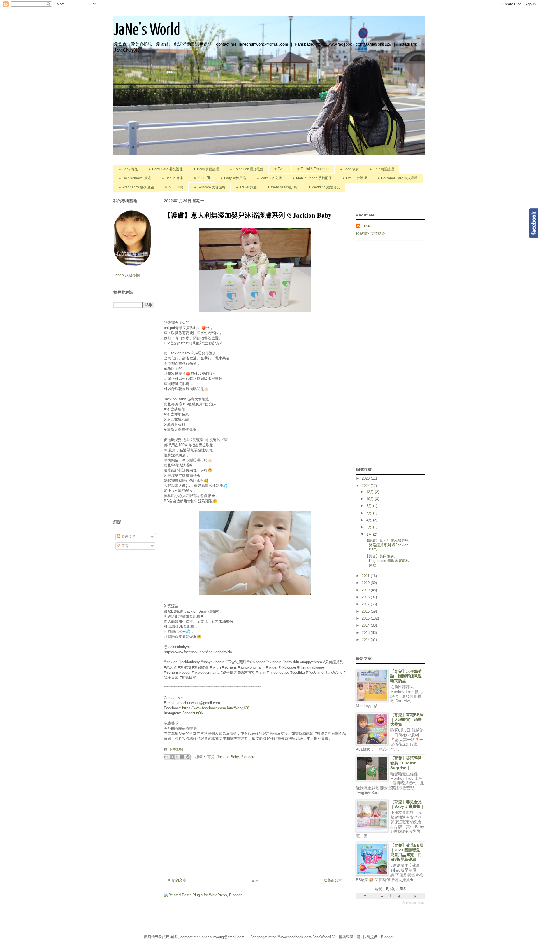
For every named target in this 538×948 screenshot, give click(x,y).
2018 (366, 597)
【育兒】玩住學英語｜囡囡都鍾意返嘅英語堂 (406, 676)
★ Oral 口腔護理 (354, 178)
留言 (124, 546)
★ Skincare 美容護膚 (209, 187)
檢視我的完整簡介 (370, 234)
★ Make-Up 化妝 (269, 178)
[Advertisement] (255, 823)
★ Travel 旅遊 (246, 187)
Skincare (248, 757)
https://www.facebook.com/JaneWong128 (215, 708)
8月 (369, 506)
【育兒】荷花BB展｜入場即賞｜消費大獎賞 (406, 720)
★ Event (280, 169)
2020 (366, 583)
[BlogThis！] (172, 757)
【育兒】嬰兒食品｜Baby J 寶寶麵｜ (407, 804)
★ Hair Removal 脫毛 (135, 178)
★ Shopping (173, 187)
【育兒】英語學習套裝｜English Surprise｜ (406, 763)
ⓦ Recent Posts (413, 902)
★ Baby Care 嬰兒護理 (165, 169)
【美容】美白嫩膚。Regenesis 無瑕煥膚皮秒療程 (387, 560)
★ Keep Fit (201, 178)
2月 (369, 527)
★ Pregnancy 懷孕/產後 (136, 187)
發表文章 (128, 536)
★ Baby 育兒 (128, 169)
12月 (370, 492)
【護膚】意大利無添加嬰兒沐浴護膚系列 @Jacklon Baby (387, 544)
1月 (369, 534)
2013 (366, 633)
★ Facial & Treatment (313, 169)
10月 (370, 499)
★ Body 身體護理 (206, 169)
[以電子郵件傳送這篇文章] (166, 757)
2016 (366, 611)
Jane (365, 226)
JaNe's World (146, 30)
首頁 (255, 880)
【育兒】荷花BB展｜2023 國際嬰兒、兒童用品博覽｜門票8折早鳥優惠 (407, 852)
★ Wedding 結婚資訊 (324, 187)
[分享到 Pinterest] (188, 757)
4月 (369, 520)
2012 (366, 640)
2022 (366, 486)
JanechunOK (192, 713)
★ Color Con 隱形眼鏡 (246, 169)
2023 (366, 478)
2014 (366, 625)
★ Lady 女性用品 (233, 178)
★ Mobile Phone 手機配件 (312, 178)
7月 (369, 513)
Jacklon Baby (228, 757)
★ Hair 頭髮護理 (381, 169)
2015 (366, 618)
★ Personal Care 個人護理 (397, 178)
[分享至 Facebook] (182, 757)
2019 (366, 590)
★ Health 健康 (172, 178)
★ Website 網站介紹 (282, 187)
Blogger (387, 937)
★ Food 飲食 (349, 169)
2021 (366, 576)
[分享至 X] (177, 757)
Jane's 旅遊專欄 (127, 275)
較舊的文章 (333, 880)
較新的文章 (177, 880)
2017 (366, 604)
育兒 (211, 757)
